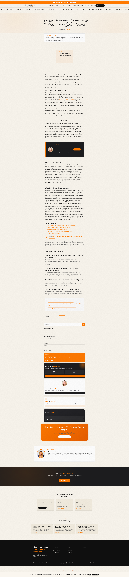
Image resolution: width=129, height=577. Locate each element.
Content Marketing (47, 341)
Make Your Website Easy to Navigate (65, 58)
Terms (91, 562)
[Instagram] (70, 563)
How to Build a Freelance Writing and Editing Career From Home (86, 527)
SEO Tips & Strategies (47, 350)
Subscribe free (64, 480)
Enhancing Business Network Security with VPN (57, 229)
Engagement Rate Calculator (66, 568)
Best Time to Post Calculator (89, 568)
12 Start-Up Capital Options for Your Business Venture (58, 227)
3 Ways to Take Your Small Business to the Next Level (59, 308)
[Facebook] (61, 563)
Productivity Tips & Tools (48, 338)
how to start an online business (53, 233)
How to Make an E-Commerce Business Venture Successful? (61, 302)
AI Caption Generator (74, 568)
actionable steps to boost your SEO (66, 99)
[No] (127, 574)
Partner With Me (56, 552)
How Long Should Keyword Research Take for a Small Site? (42, 527)
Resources (70, 550)
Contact (84, 547)
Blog (69, 547)
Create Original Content (63, 57)
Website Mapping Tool (72, 570)
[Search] (83, 324)
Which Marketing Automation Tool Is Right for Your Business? (63, 527)
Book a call (77, 149)
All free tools (41, 568)
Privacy (88, 562)
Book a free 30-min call (86, 548)
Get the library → (79, 508)
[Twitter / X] (64, 563)
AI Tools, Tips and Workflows (48, 331)
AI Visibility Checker (56, 550)
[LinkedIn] (73, 563)
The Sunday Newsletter (72, 548)
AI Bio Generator (81, 568)
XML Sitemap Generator (64, 570)
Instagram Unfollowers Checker (55, 568)
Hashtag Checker (56, 570)
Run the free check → (71, 2)
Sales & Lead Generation (48, 347)
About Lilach (70, 552)
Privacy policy (95, 574)
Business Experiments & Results (49, 334)
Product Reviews (46, 345)
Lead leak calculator (64, 419)
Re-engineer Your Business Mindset (50, 336)
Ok (89, 574)
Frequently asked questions (64, 60)
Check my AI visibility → (64, 436)
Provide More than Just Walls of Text (65, 55)
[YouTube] (67, 563)
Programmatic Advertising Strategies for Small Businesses (59, 231)
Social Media (46, 343)
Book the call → (42, 507)
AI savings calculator (64, 416)
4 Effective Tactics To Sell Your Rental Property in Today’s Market (62, 307)
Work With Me (55, 547)
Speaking (54, 554)
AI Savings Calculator (56, 548)
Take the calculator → (61, 508)
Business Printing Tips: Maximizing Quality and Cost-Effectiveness (61, 225)
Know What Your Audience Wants (64, 53)
